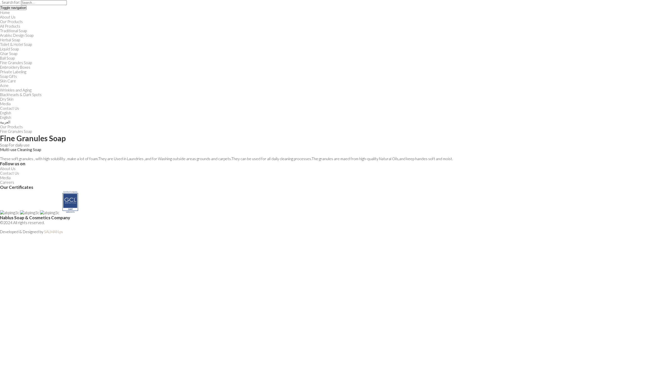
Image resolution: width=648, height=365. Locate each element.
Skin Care (8, 81)
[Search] (0, 3)
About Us (7, 17)
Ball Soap (7, 58)
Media (5, 103)
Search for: (11, 2)
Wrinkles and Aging (15, 90)
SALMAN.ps (53, 231)
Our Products (11, 21)
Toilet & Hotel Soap (16, 44)
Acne (4, 85)
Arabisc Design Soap (16, 35)
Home (5, 12)
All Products (10, 26)
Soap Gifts (8, 76)
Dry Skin (6, 99)
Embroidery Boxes (15, 67)
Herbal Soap (10, 40)
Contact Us (9, 108)
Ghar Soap (8, 53)
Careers (7, 182)
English (5, 113)
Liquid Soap (9, 49)
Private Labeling (13, 71)
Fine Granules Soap (16, 62)
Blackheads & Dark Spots (21, 94)
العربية (5, 122)
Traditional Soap (13, 30)
